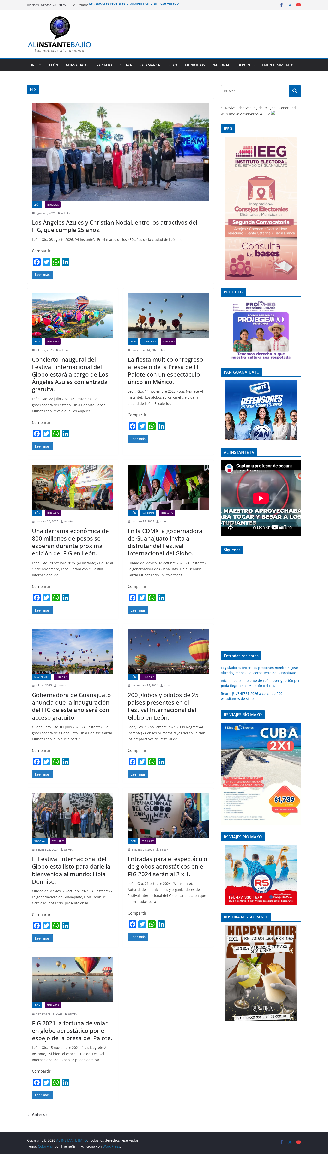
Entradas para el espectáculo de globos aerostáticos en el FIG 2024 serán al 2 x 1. (167, 866)
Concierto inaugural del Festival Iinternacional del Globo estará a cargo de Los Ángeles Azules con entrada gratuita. (70, 374)
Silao (172, 65)
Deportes (246, 65)
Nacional (221, 65)
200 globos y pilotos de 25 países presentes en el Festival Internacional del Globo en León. (163, 706)
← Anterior (37, 1114)
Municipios (195, 65)
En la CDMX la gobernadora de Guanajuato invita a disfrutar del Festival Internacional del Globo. (165, 542)
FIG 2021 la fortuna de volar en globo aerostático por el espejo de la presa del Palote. (72, 1030)
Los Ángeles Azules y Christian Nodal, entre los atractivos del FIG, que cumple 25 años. (114, 226)
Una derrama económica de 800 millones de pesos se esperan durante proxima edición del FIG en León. (70, 542)
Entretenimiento (277, 65)
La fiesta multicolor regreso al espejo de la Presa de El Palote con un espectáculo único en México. (165, 370)
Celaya (126, 65)
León (53, 65)
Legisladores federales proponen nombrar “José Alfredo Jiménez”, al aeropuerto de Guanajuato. (134, 7)
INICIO (36, 65)
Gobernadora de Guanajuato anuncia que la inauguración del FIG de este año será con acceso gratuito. (71, 706)
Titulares (53, 204)
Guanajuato (77, 65)
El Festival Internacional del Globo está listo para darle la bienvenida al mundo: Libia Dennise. (71, 870)
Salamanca (150, 65)
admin (65, 213)
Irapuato (103, 65)
